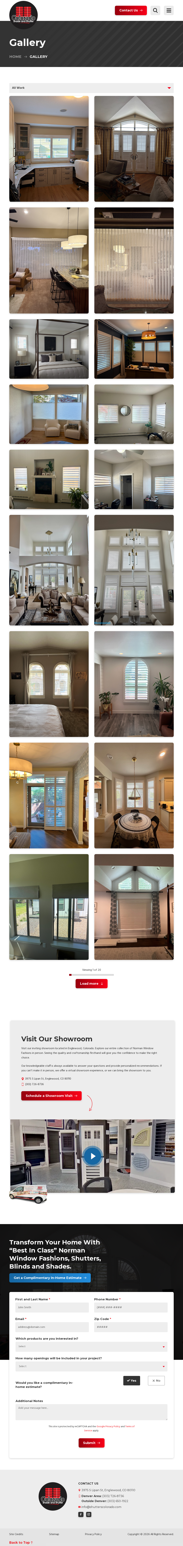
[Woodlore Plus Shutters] (49, 349)
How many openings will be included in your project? (59, 1358)
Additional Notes (29, 1401)
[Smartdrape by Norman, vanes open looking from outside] (134, 260)
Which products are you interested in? (47, 1338)
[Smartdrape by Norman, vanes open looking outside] (49, 260)
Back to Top (19, 1543)
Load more (89, 984)
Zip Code (102, 1319)
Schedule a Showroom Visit (49, 1096)
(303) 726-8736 (34, 1084)
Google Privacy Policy (108, 1427)
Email (20, 1319)
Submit (89, 1443)
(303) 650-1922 (104, 1501)
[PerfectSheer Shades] (134, 414)
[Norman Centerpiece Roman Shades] (49, 907)
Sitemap (54, 1534)
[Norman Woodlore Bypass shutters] (49, 795)
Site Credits (16, 1534)
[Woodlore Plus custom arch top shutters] (49, 684)
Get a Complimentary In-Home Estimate (48, 1278)
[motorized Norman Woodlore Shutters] (49, 570)
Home (15, 56)
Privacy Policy (93, 1534)
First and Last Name (32, 1299)
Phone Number (107, 1299)
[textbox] (23, 1346)
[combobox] (91, 1347)
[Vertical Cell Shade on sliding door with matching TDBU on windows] (49, 414)
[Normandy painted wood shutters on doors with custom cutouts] (134, 149)
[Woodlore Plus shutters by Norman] (134, 349)
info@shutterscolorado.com (101, 1507)
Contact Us (128, 10)
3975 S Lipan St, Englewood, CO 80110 (108, 1490)
